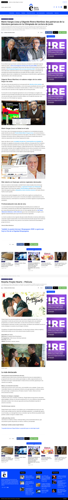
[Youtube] (61, 7)
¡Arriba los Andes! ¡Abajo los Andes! (20, 263)
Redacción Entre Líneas (10, 32)
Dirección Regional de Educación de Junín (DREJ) (24, 65)
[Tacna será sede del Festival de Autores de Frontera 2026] (47, 256)
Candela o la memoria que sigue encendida (61, 476)
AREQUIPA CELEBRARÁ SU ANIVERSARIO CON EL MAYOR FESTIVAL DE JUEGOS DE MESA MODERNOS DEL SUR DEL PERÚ (32, 2)
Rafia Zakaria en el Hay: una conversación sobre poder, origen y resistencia (61, 491)
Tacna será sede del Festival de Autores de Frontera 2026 (46, 264)
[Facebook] (54, 7)
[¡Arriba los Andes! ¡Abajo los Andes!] (21, 256)
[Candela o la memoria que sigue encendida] (54, 477)
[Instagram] (56, 7)
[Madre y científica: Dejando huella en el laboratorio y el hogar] (22, 477)
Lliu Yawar (40, 210)
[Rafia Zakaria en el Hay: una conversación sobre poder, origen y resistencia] (54, 490)
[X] (59, 7)
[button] (65, 7)
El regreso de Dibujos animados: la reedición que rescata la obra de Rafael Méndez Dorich (7, 264)
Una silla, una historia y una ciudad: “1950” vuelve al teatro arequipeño (61, 264)
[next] (66, 2)
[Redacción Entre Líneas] (2, 32)
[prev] (64, 2)
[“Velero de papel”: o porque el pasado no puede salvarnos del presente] (22, 482)
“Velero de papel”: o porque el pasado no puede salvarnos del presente (29, 483)
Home (2, 15)
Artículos (10, 15)
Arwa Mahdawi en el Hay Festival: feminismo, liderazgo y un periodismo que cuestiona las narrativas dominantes (61, 483)
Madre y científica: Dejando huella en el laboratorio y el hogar (29, 476)
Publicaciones (6, 15)
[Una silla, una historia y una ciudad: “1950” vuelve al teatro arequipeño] (61, 256)
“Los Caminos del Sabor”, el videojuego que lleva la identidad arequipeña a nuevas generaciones (45, 478)
